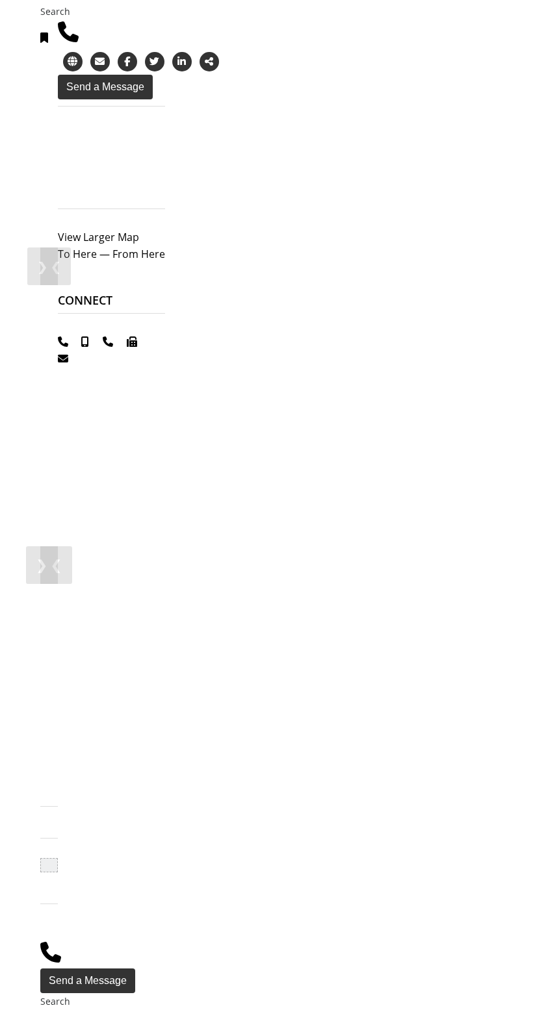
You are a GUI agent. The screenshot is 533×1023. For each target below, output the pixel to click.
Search (55, 11)
